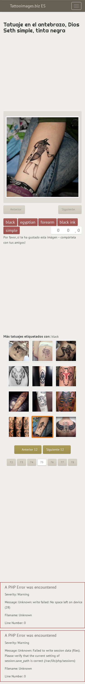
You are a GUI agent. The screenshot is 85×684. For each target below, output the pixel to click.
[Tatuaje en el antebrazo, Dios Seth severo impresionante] (19, 427)
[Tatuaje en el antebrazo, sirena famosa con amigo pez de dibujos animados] (19, 402)
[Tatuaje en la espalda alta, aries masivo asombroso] (66, 351)
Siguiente (69, 209)
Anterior (15, 209)
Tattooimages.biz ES (27, 5)
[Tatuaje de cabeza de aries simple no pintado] (19, 376)
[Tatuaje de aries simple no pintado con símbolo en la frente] (66, 376)
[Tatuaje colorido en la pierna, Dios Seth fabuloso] (66, 402)
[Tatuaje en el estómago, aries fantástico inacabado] (19, 351)
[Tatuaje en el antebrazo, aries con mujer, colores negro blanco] (43, 376)
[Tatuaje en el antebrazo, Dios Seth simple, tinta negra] (43, 427)
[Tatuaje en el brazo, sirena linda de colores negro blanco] (43, 402)
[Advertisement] (42, 72)
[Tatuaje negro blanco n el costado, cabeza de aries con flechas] (43, 351)
